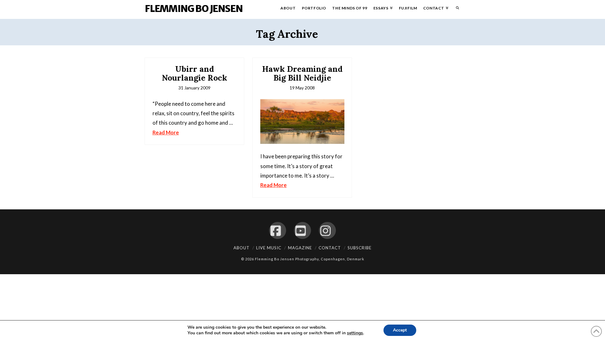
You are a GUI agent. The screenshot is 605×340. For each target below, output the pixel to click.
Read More (166, 132)
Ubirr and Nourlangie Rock (194, 73)
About (241, 247)
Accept (400, 330)
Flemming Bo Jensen (193, 8)
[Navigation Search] (456, 9)
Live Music (268, 247)
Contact (330, 247)
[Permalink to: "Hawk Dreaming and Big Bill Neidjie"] (302, 121)
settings (355, 333)
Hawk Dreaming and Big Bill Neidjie (302, 73)
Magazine (300, 247)
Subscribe (360, 247)
